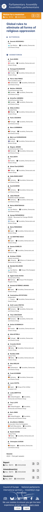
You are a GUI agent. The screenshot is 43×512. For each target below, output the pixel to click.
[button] (21, 15)
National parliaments (31, 487)
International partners (12, 490)
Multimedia (21, 493)
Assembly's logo (32, 490)
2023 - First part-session (15, 456)
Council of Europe (11, 487)
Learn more (34, 505)
